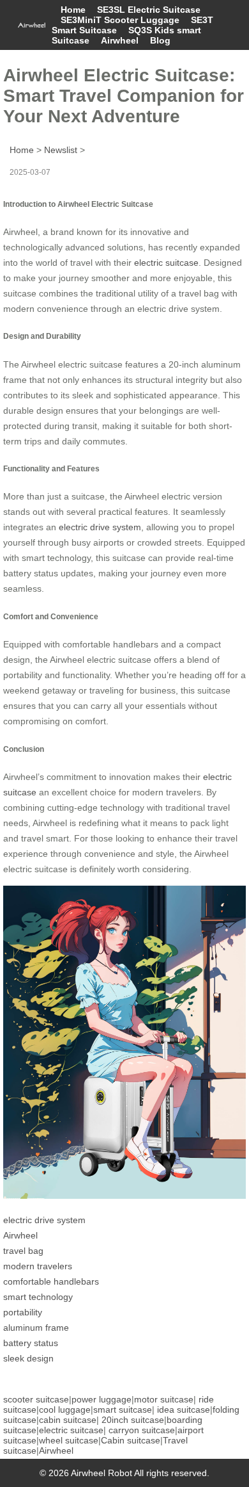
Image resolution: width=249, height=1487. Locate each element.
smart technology (38, 1297)
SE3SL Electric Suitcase (148, 9)
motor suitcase (163, 1399)
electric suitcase (166, 262)
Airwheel (120, 40)
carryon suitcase (142, 1430)
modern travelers (37, 1266)
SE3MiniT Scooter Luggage (120, 20)
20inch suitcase (133, 1420)
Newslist (60, 150)
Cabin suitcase (130, 1440)
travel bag (23, 1251)
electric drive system (100, 527)
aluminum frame (36, 1327)
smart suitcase (122, 1409)
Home (73, 9)
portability (22, 1312)
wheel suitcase (68, 1440)
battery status (30, 1343)
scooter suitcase (36, 1399)
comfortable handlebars (51, 1281)
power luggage (102, 1399)
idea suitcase (183, 1409)
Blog (160, 40)
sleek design (28, 1358)
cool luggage (65, 1409)
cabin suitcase (67, 1420)
